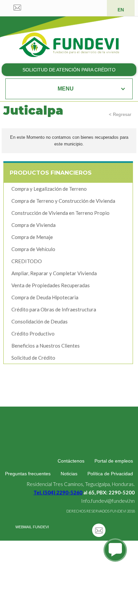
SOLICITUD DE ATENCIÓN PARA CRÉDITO (69, 69)
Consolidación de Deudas (39, 321)
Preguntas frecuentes (28, 473)
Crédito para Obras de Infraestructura (53, 309)
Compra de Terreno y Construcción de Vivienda (63, 201)
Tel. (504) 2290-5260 (57, 492)
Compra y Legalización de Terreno (49, 189)
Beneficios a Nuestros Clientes (45, 346)
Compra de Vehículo (33, 249)
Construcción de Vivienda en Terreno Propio (60, 213)
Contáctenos (71, 461)
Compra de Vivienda (33, 225)
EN (121, 9)
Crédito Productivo (33, 333)
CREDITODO (26, 261)
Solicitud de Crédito (33, 358)
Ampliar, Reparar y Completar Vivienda (54, 273)
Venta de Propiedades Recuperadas (50, 285)
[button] (68, 88)
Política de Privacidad (110, 473)
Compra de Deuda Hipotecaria (44, 297)
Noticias (69, 473)
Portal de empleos (113, 461)
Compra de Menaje (32, 237)
